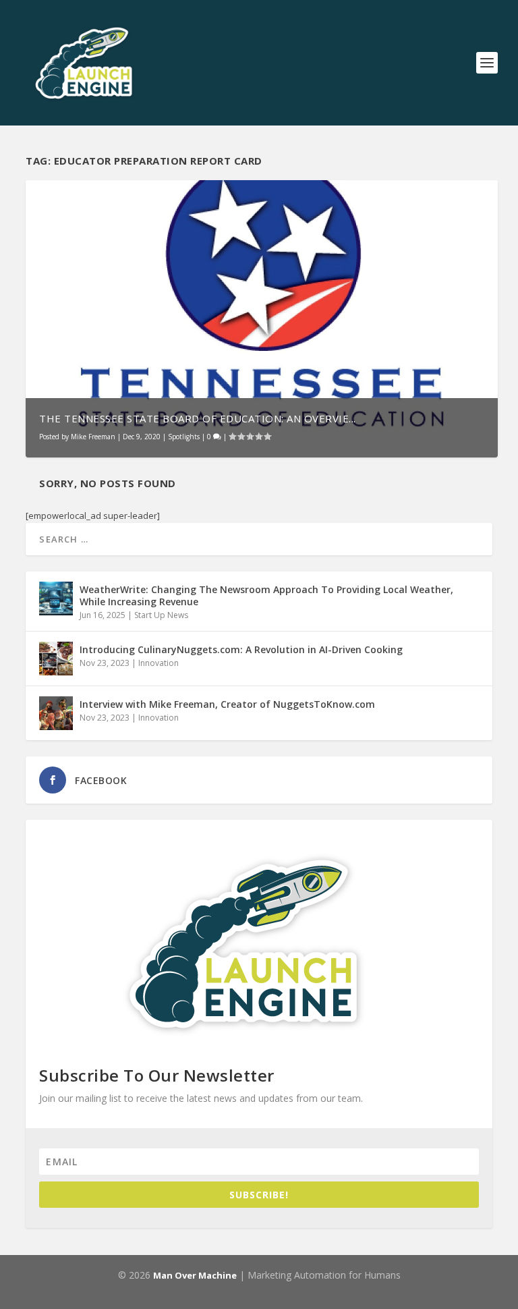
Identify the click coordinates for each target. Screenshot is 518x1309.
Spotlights (184, 436)
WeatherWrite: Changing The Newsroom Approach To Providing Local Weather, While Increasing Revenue (266, 595)
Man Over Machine (195, 1275)
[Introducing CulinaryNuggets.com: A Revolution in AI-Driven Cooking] (56, 658)
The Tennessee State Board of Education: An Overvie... (197, 418)
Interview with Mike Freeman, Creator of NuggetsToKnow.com (227, 704)
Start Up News (161, 615)
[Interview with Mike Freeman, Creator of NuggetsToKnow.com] (56, 713)
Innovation (158, 663)
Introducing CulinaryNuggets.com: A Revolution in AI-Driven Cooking (241, 649)
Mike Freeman (93, 436)
